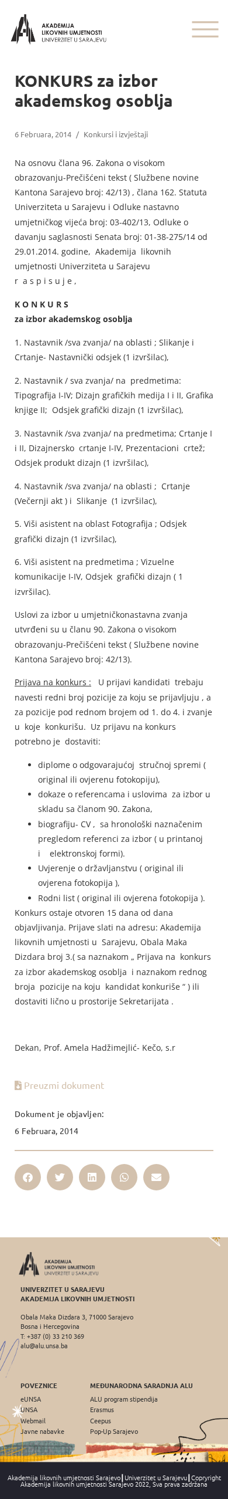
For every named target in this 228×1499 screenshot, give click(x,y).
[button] (28, 1177)
